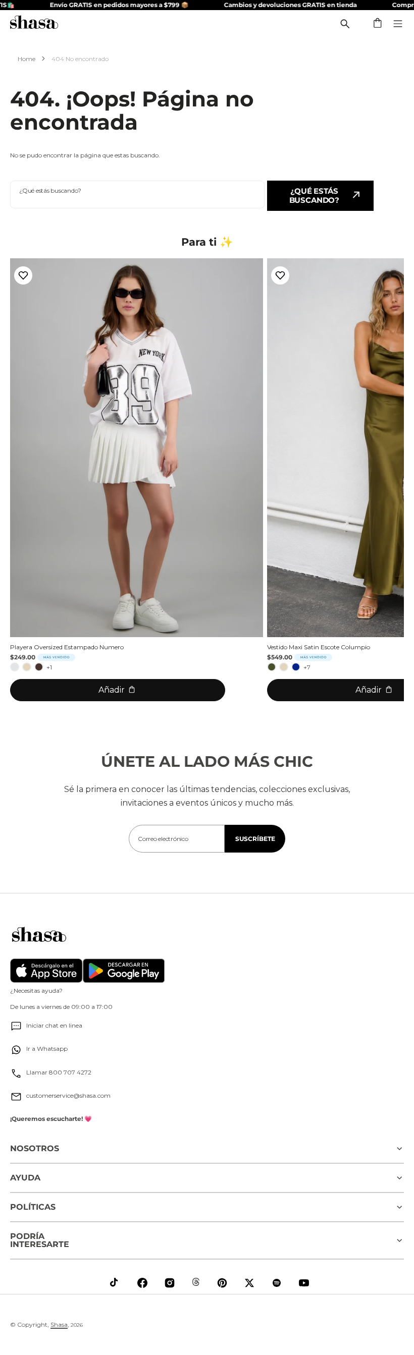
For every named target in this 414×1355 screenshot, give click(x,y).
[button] (378, 24)
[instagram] (170, 1283)
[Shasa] (34, 23)
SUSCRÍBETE (255, 838)
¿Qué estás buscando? (314, 195)
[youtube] (304, 1283)
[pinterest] (222, 1283)
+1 (49, 667)
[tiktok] (115, 1283)
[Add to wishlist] (23, 275)
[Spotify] (277, 1283)
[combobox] (137, 194)
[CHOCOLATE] (38, 666)
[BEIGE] (26, 666)
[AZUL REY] (295, 666)
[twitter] (249, 1283)
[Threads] (196, 1282)
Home (26, 59)
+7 (306, 667)
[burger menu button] (398, 24)
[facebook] (142, 1283)
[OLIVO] (271, 666)
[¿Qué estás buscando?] (344, 24)
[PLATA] (14, 666)
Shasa (59, 1324)
